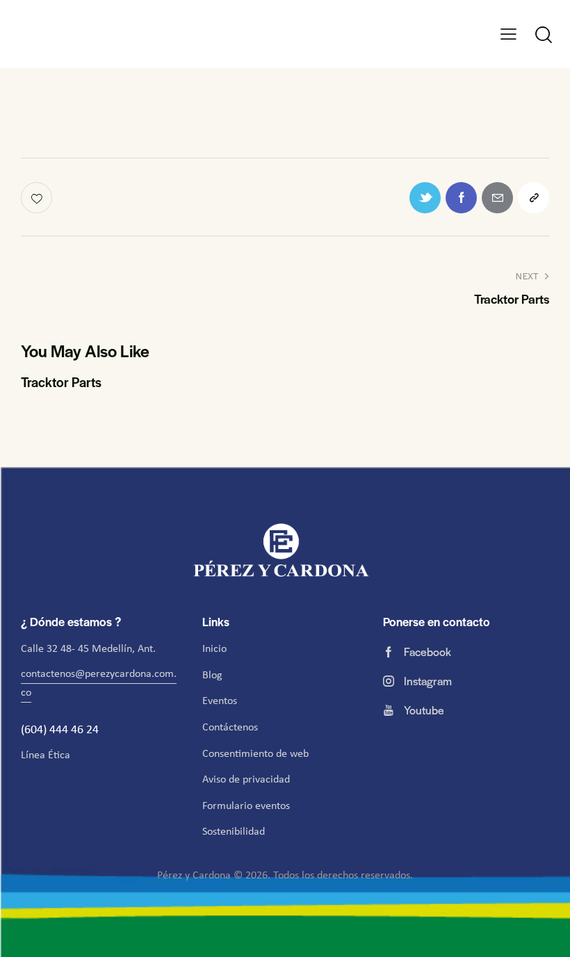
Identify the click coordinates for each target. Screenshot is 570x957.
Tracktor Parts (61, 382)
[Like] (38, 197)
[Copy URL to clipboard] (533, 197)
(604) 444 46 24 (61, 729)
